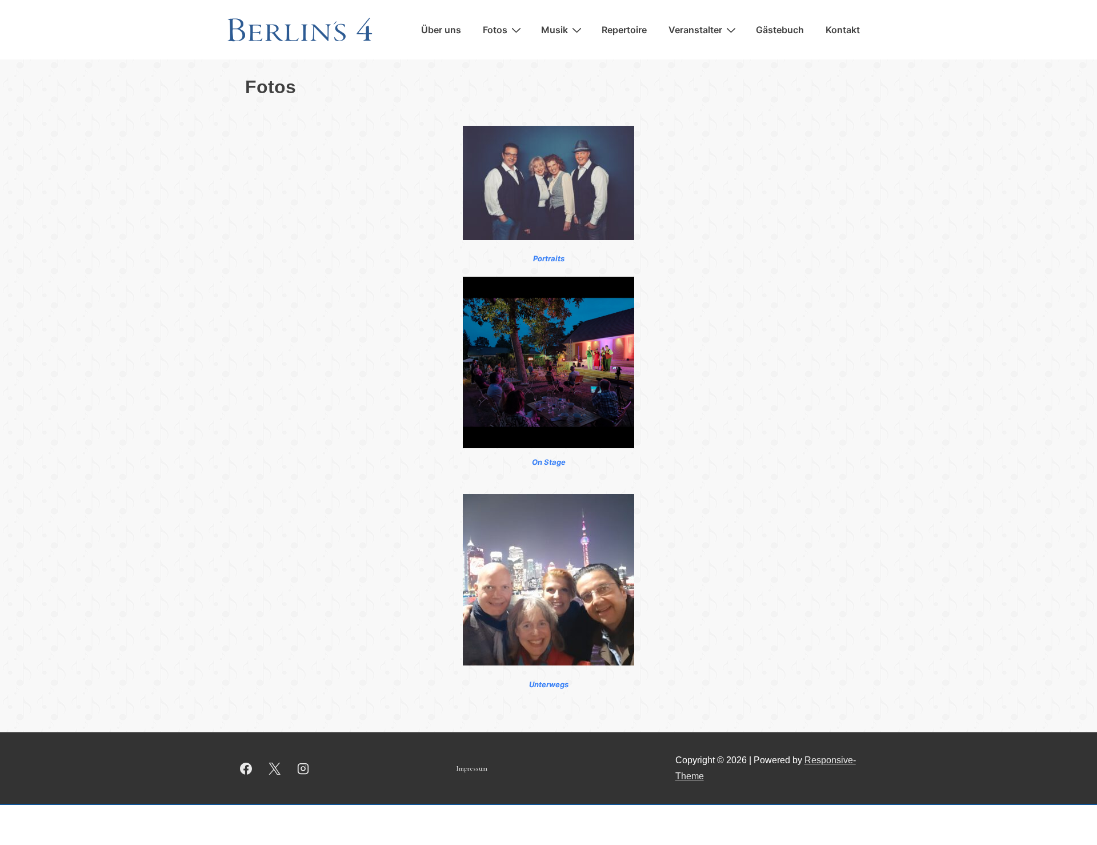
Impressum (471, 768)
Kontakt (843, 29)
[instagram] (303, 768)
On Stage (549, 462)
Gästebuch (780, 29)
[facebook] (246, 768)
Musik (554, 29)
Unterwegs (548, 684)
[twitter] (275, 768)
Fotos (495, 29)
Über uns (441, 29)
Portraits (548, 258)
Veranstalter (695, 29)
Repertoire (624, 29)
